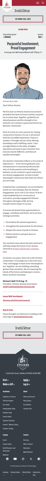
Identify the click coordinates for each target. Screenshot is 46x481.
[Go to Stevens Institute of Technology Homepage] (23, 362)
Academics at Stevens (9, 396)
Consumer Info (27, 408)
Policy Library (27, 400)
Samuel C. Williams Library (10, 424)
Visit (5, 380)
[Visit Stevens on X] (30, 458)
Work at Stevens (28, 444)
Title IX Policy (26, 472)
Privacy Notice (15, 472)
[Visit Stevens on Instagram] (23, 458)
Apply (25, 380)
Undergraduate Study (9, 408)
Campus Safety (7, 444)
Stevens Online (7, 416)
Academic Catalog (8, 428)
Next (40, 37)
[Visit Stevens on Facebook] (38, 458)
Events (5, 440)
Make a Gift (8, 384)
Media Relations (28, 452)
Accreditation (27, 404)
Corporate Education (8, 420)
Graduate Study (7, 412)
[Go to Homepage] (7, 6)
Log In (25, 384)
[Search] (43, 3)
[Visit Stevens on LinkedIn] (7, 458)
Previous (7, 37)
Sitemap (5, 472)
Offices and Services (29, 396)
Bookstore (6, 454)
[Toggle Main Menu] (38, 3)
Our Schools (6, 404)
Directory (26, 440)
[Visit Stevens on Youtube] (15, 458)
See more (23, 19)
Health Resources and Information (9, 449)
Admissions (26, 448)
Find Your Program (8, 400)
